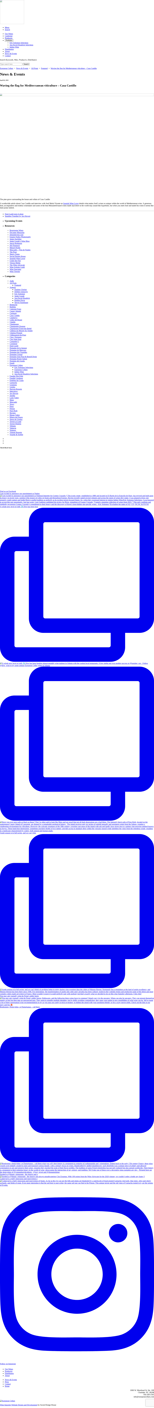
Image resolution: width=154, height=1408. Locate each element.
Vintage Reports (16, 432)
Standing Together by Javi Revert (17, 216)
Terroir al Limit (15, 422)
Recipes (13, 413)
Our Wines (9, 34)
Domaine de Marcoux (18, 350)
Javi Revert (14, 393)
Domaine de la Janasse (18, 348)
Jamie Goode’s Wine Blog (19, 241)
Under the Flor (15, 261)
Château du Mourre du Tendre (21, 331)
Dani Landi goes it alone (14, 214)
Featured (44, 68)
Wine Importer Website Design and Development (18, 1405)
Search (7, 30)
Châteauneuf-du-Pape (18, 335)
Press (12, 406)
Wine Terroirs (15, 271)
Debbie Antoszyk (21, 292)
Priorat (12, 409)
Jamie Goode (19, 296)
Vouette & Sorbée (16, 435)
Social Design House (18, 256)
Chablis (12, 322)
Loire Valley (14, 398)
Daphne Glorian (20, 290)
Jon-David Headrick (22, 298)
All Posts (34, 68)
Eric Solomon (19, 294)
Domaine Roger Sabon (18, 359)
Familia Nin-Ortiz (16, 376)
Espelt (12, 363)
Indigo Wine (14, 47)
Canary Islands (15, 311)
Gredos (12, 387)
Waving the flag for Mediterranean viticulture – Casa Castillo (74, 68)
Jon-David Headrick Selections (21, 45)
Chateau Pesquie (16, 333)
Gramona (13, 385)
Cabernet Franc (15, 309)
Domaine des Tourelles (18, 352)
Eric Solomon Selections (19, 43)
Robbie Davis (19, 300)
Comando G (14, 341)
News (12, 404)
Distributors (9, 49)
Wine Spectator (15, 269)
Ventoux (13, 430)
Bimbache (13, 305)
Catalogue (9, 36)
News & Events (11, 54)
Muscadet (13, 402)
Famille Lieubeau (16, 378)
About (7, 51)
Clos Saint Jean (15, 339)
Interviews (14, 391)
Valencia (13, 428)
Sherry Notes (15, 254)
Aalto (12, 281)
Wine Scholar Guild (17, 267)
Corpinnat (13, 344)
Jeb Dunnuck (15, 246)
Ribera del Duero (16, 417)
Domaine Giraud (16, 354)
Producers (8, 38)
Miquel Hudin (15, 248)
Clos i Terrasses (16, 337)
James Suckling (15, 239)
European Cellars (6, 68)
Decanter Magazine (17, 233)
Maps (12, 400)
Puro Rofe (13, 411)
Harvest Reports (16, 389)
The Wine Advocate (17, 265)
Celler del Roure (16, 320)
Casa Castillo (15, 316)
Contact (8, 56)
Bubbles (13, 307)
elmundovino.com (16, 235)
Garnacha (13, 383)
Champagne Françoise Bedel (21, 328)
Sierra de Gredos (16, 419)
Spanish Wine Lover (71, 203)
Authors (13, 287)
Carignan (13, 313)
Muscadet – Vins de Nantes (20, 250)
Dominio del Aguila (17, 361)
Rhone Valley (15, 415)
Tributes (13, 426)
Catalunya (13, 318)
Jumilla (12, 396)
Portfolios (9, 40)
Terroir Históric (15, 424)
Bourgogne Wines (16, 230)
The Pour (13, 252)
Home (7, 1386)
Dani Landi (14, 346)
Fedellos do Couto (17, 380)
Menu (7, 27)
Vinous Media (15, 263)
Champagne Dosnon (17, 326)
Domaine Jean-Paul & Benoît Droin (23, 357)
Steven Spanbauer (21, 303)
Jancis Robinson (16, 243)
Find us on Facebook (8, 491)
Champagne (14, 324)
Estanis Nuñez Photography (20, 237)
